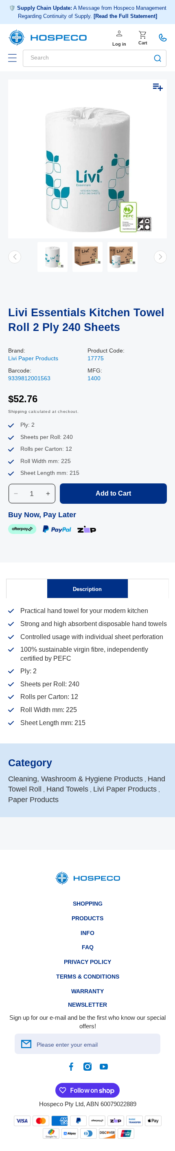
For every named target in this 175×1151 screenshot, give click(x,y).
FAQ (88, 947)
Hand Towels (67, 789)
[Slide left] (14, 256)
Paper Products (33, 800)
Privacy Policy (87, 962)
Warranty (87, 991)
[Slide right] (160, 256)
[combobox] (94, 58)
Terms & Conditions (87, 976)
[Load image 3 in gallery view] (122, 257)
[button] (12, 58)
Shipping (17, 411)
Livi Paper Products (33, 358)
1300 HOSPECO (163, 37)
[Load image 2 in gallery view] (87, 257)
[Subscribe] (26, 1043)
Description (87, 589)
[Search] (157, 58)
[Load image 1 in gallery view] (52, 257)
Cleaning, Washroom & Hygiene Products (75, 779)
